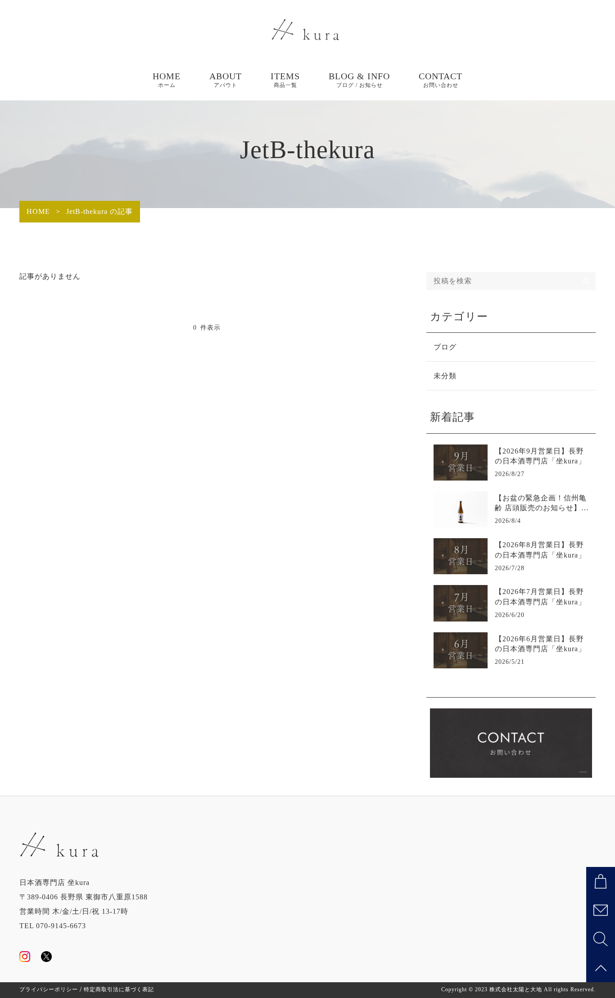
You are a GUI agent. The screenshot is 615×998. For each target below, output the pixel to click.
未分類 (445, 376)
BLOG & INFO (359, 79)
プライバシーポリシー (48, 989)
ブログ (445, 347)
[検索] (587, 281)
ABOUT (225, 79)
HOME (167, 79)
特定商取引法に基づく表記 (119, 989)
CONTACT (440, 79)
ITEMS (285, 79)
